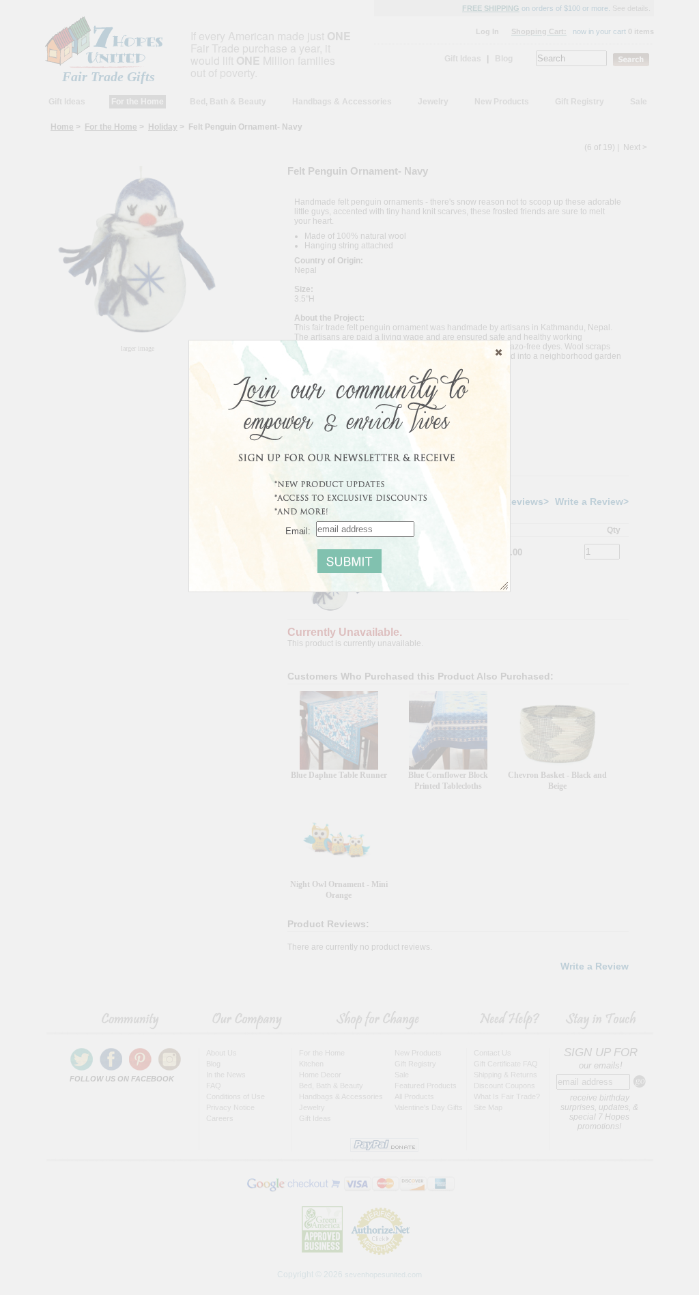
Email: (298, 530)
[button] (498, 352)
